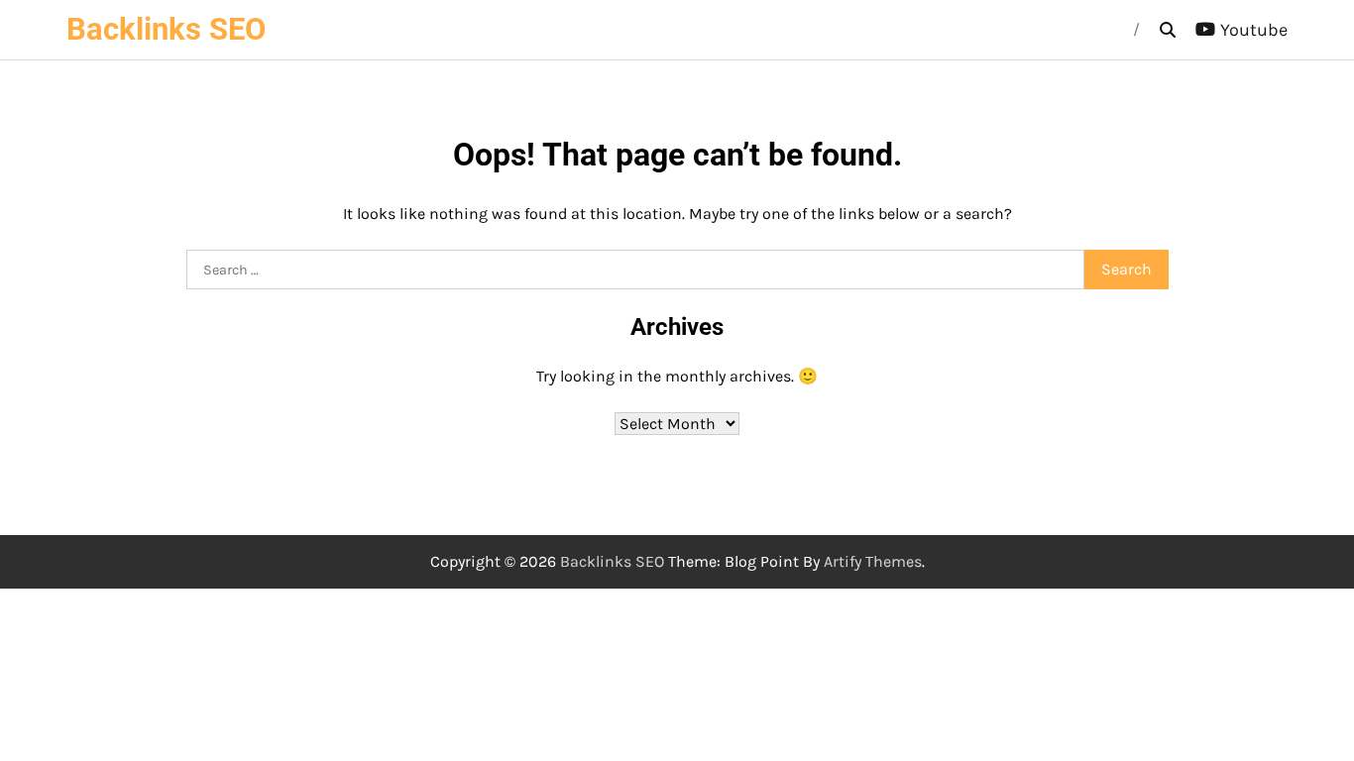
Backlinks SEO (166, 29)
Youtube (1254, 30)
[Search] (1167, 30)
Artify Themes (873, 561)
